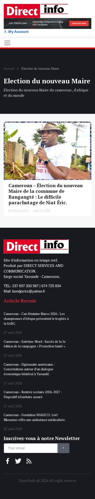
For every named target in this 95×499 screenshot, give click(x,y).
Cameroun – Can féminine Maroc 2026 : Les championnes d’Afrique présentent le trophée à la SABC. (36, 318)
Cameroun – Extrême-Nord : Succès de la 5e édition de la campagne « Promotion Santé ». (35, 344)
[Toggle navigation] (7, 43)
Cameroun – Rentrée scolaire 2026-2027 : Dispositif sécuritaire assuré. (33, 394)
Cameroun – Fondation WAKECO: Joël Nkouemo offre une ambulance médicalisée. (35, 417)
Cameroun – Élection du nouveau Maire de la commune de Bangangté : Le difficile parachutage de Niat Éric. (46, 193)
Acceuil (9, 68)
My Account (18, 31)
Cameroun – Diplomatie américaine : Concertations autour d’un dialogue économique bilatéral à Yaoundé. (29, 369)
